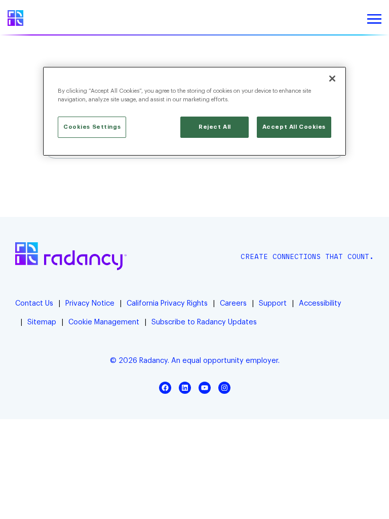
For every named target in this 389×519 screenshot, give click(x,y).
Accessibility (320, 303)
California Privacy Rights (167, 303)
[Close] (332, 78)
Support (273, 303)
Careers (233, 303)
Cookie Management (103, 322)
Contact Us (34, 303)
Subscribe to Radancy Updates (204, 322)
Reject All (215, 127)
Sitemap (41, 322)
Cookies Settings (92, 127)
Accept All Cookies (294, 127)
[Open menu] (374, 19)
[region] (194, 111)
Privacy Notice (89, 303)
